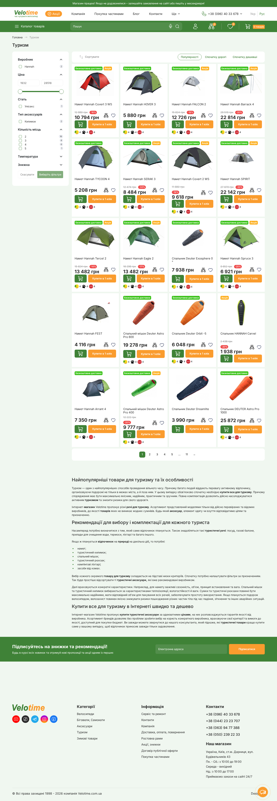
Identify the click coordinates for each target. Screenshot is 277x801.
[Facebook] (53, 719)
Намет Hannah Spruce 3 (236, 258)
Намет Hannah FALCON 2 (189, 104)
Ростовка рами (152, 738)
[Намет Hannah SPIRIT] (241, 158)
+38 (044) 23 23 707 (223, 721)
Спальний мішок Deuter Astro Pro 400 (143, 410)
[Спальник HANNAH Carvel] (241, 312)
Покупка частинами (108, 13)
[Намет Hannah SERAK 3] (144, 158)
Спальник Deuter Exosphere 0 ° (192, 260)
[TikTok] (25, 719)
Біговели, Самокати (91, 720)
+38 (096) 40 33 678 (223, 14)
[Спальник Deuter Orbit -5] (192, 312)
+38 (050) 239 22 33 (223, 734)
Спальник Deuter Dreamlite (190, 409)
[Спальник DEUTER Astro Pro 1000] (241, 388)
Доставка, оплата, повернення (163, 732)
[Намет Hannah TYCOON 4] (95, 158)
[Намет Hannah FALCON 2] (192, 83)
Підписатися (247, 649)
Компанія (78, 13)
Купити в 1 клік (102, 124)
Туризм (82, 732)
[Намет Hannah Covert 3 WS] (95, 83)
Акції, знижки (150, 744)
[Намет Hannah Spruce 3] (241, 237)
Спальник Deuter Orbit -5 (189, 333)
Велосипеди (85, 714)
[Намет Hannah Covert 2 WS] (192, 158)
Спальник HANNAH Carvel (238, 333)
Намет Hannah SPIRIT (235, 179)
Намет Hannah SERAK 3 (139, 179)
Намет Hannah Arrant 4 (90, 409)
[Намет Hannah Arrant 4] (95, 388)
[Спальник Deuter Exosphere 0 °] (192, 237)
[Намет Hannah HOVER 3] (144, 83)
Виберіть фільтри (50, 174)
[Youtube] (16, 719)
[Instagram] (44, 719)
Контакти (155, 13)
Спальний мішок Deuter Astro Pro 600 (143, 335)
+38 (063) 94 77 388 (223, 728)
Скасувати (27, 174)
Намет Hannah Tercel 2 (90, 258)
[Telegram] (35, 719)
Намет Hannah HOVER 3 (139, 104)
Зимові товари (87, 738)
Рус (262, 14)
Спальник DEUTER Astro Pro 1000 (239, 410)
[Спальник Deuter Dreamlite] (192, 388)
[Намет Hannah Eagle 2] (144, 237)
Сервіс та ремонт (153, 714)
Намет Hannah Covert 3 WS (93, 104)
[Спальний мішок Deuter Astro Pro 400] (144, 388)
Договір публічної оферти (159, 751)
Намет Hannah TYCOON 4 (92, 179)
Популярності (189, 56)
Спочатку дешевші (245, 56)
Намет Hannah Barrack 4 (237, 104)
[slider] (20, 91)
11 (187, 454)
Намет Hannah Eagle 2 (138, 258)
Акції (56, 14)
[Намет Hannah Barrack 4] (241, 83)
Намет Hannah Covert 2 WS (190, 179)
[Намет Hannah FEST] (95, 312)
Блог (136, 13)
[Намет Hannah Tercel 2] (95, 237)
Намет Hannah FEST (88, 333)
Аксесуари (84, 726)
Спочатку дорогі (215, 56)
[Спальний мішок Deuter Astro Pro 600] (144, 312)
